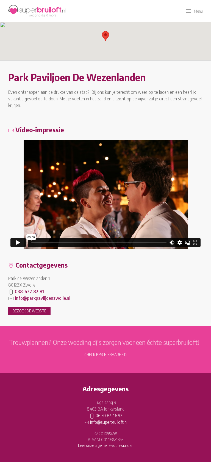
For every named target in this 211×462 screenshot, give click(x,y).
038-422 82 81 (29, 291)
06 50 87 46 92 (109, 415)
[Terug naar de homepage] (37, 11)
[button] (194, 11)
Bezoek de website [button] (29, 311)
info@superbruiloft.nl (108, 422)
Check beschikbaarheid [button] (105, 354)
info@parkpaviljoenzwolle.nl (42, 298)
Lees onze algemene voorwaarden (105, 445)
